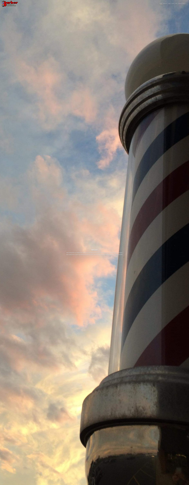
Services (173, 3)
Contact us (183, 3)
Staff (176, 3)
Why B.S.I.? (165, 3)
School (169, 3)
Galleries (179, 3)
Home (161, 3)
